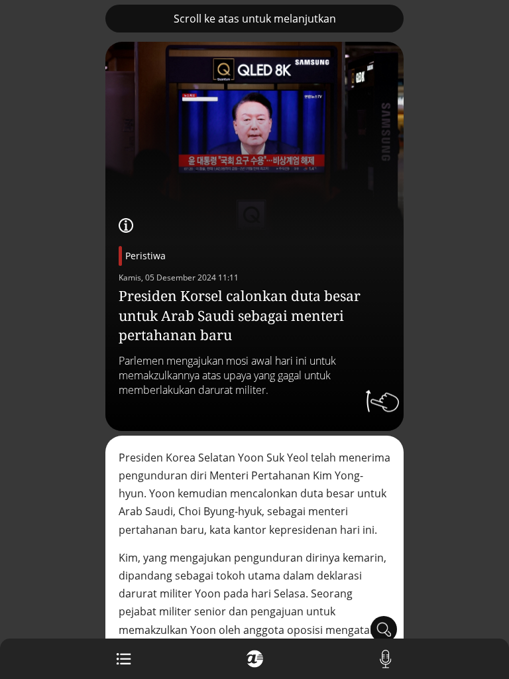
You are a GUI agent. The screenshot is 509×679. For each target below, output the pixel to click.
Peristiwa (145, 255)
